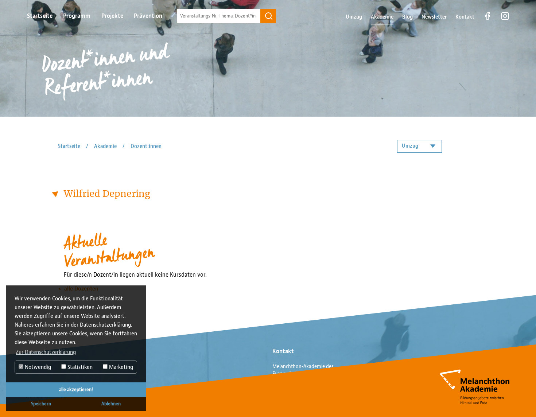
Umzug (354, 17)
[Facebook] (487, 19)
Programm (76, 16)
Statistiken (79, 367)
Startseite (40, 16)
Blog (407, 17)
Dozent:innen (146, 146)
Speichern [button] (41, 403)
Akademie (382, 17)
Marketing (120, 367)
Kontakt (464, 17)
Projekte (112, 16)
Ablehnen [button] (111, 403)
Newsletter (434, 17)
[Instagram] (505, 19)
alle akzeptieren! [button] (76, 389)
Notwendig (37, 367)
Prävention (148, 16)
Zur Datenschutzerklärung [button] (46, 352)
